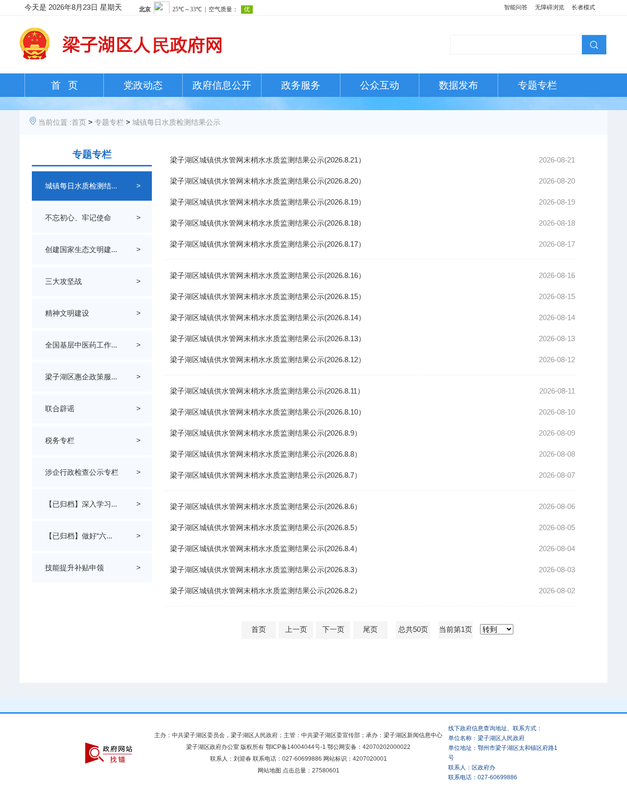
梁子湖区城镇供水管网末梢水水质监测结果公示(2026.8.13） (267, 338)
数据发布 (458, 85)
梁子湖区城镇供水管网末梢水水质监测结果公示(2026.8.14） (267, 317)
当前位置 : (55, 122)
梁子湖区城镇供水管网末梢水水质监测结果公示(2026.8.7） (266, 475)
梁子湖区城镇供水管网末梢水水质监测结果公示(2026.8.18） (267, 223)
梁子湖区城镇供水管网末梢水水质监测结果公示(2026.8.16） (267, 275)
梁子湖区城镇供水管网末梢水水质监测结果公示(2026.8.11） (267, 391)
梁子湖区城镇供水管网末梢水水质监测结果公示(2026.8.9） (266, 433)
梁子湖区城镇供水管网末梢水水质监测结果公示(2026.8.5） (266, 527)
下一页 (333, 629)
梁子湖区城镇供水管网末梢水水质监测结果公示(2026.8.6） (266, 506)
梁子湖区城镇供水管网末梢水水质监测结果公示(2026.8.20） (267, 181)
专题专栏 (537, 85)
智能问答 (516, 7)
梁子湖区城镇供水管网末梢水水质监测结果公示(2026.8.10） (267, 412)
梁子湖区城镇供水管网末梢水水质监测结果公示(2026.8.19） (267, 202)
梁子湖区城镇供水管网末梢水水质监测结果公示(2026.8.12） (267, 359)
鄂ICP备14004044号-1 (295, 747)
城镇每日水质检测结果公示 (176, 122)
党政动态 (143, 85)
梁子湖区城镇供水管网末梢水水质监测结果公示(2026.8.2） (266, 590)
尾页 (370, 629)
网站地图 (269, 770)
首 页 (64, 85)
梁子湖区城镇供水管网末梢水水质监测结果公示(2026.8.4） (266, 548)
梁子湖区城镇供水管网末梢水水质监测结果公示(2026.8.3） (266, 569)
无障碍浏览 (549, 7)
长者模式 (583, 7)
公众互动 (379, 85)
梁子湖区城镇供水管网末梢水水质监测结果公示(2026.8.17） (267, 244)
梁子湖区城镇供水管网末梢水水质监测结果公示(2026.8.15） (267, 296)
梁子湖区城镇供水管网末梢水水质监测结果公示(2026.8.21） (267, 160)
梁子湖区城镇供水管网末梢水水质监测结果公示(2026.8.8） (266, 454)
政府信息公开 (222, 85)
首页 (79, 122)
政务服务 (300, 85)
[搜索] (593, 43)
